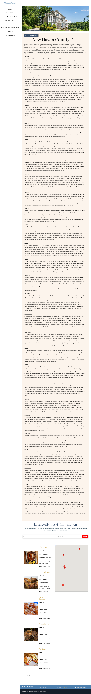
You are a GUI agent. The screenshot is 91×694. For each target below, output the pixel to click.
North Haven (28, 332)
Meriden (27, 224)
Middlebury (27, 259)
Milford (26, 243)
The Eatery (42, 649)
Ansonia (27, 56)
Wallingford (27, 433)
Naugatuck (27, 275)
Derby (26, 139)
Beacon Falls (28, 72)
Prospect (27, 380)
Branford (27, 105)
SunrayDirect (35, 691)
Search (85, 536)
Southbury (27, 415)
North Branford (28, 314)
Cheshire (27, 123)
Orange (26, 348)
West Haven (28, 468)
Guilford (27, 174)
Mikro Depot (43, 547)
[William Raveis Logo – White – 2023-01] (28, 686)
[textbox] (54, 39)
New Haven (27, 293)
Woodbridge (28, 500)
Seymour (27, 399)
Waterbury (27, 449)
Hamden (27, 192)
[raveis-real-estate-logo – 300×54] (10, 2)
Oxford (26, 364)
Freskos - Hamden (42, 598)
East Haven (27, 158)
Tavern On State (44, 624)
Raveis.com (64, 687)
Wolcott (26, 484)
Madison (27, 208)
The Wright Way (44, 572)
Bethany (27, 89)
